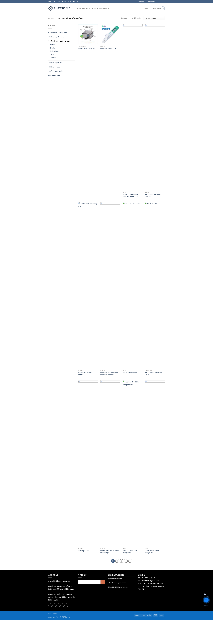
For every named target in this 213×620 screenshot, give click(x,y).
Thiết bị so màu (54, 67)
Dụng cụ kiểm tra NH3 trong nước (152, 552)
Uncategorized (54, 75)
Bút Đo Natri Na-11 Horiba (85, 373)
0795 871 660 (150, 578)
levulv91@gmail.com (151, 580)
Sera (52, 54)
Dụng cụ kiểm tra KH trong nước (130, 552)
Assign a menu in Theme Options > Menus (93, 8)
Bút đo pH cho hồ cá (130, 373)
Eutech (52, 45)
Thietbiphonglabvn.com (117, 583)
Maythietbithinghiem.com (118, 587)
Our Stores (140, 2)
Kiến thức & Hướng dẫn (57, 32)
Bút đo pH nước (83, 551)
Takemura (53, 57)
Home (51, 18)
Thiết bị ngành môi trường (59, 41)
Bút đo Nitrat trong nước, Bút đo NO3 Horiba (109, 373)
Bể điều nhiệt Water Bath (87, 48)
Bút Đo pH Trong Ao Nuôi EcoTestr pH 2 (109, 552)
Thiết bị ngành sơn (55, 62)
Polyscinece (54, 51)
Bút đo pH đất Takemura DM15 (153, 373)
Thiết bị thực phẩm (55, 71)
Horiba (52, 48)
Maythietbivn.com (115, 578)
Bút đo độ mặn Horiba (108, 48)
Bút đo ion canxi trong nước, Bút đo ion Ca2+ (130, 195)
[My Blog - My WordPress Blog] (59, 8)
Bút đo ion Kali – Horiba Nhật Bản (153, 195)
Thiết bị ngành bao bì (56, 37)
